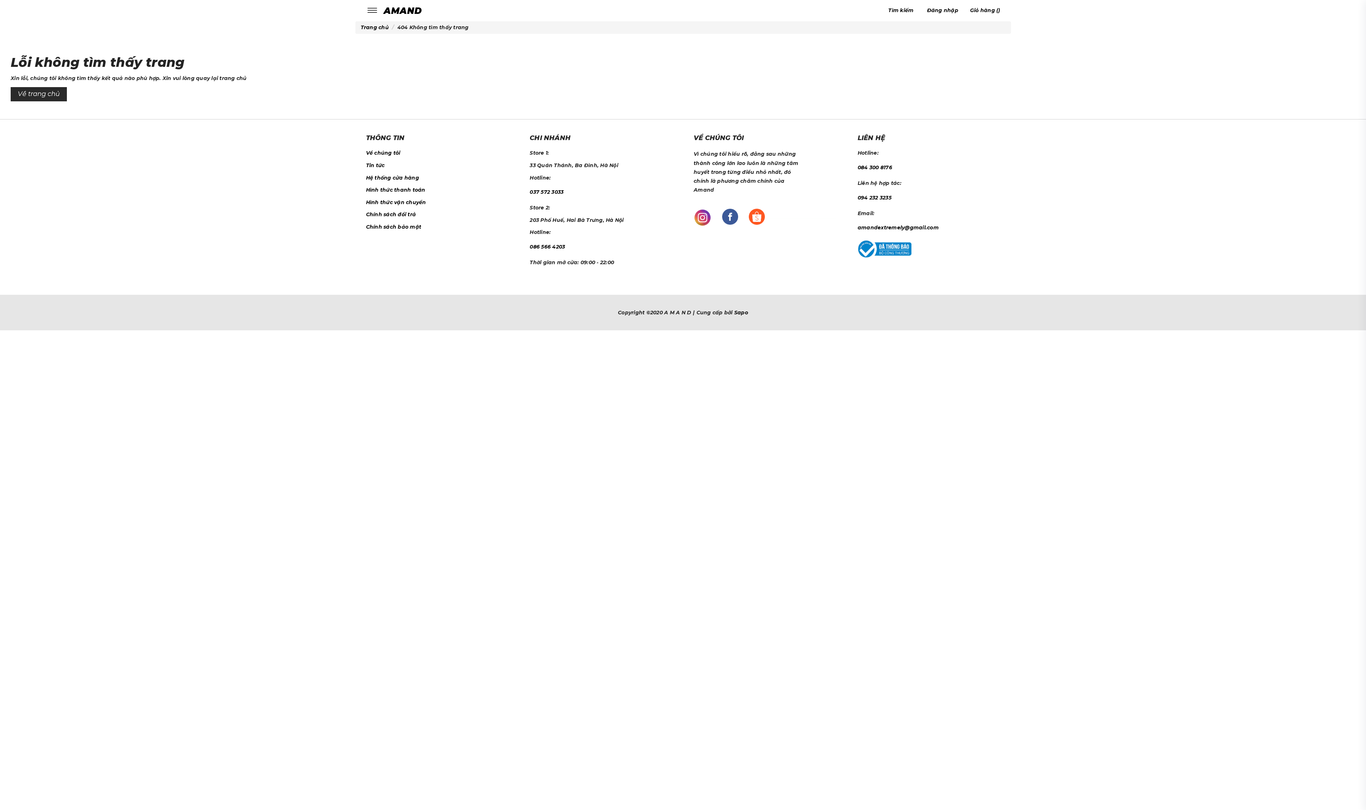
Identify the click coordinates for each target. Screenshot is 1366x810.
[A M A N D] (404, 10)
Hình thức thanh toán (395, 190)
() (985, 10)
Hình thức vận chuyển (396, 202)
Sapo (741, 312)
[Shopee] (757, 216)
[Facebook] (730, 216)
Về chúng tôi (383, 153)
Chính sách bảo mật (394, 227)
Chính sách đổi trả (391, 214)
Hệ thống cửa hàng (392, 178)
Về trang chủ (39, 94)
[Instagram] (702, 217)
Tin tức (375, 165)
